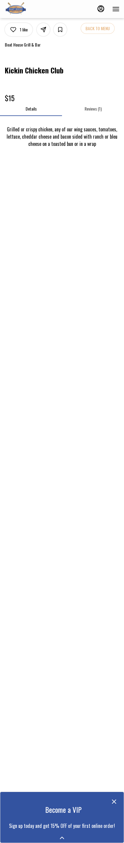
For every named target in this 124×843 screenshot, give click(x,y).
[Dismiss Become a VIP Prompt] (114, 801)
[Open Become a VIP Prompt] (62, 837)
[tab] (31, 108)
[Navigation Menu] (115, 9)
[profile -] (100, 8)
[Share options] (43, 29)
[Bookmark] (60, 29)
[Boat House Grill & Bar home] (32, 9)
